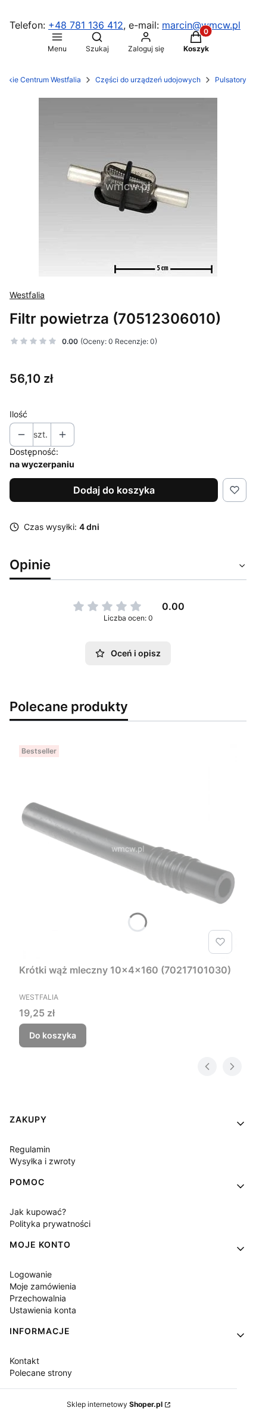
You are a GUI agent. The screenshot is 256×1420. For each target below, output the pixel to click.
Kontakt (24, 1361)
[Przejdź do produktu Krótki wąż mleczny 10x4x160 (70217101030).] (128, 849)
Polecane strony (41, 1373)
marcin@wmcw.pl (201, 25)
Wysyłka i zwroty (43, 1161)
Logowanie (31, 1274)
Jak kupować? (38, 1212)
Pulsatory (230, 79)
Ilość (18, 414)
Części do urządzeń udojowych (148, 79)
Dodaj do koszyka (114, 490)
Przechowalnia (38, 1298)
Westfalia (27, 295)
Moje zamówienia (43, 1286)
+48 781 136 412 (85, 25)
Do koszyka (52, 1035)
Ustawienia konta (43, 1310)
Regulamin (30, 1149)
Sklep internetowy (115, 1404)
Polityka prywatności (50, 1224)
